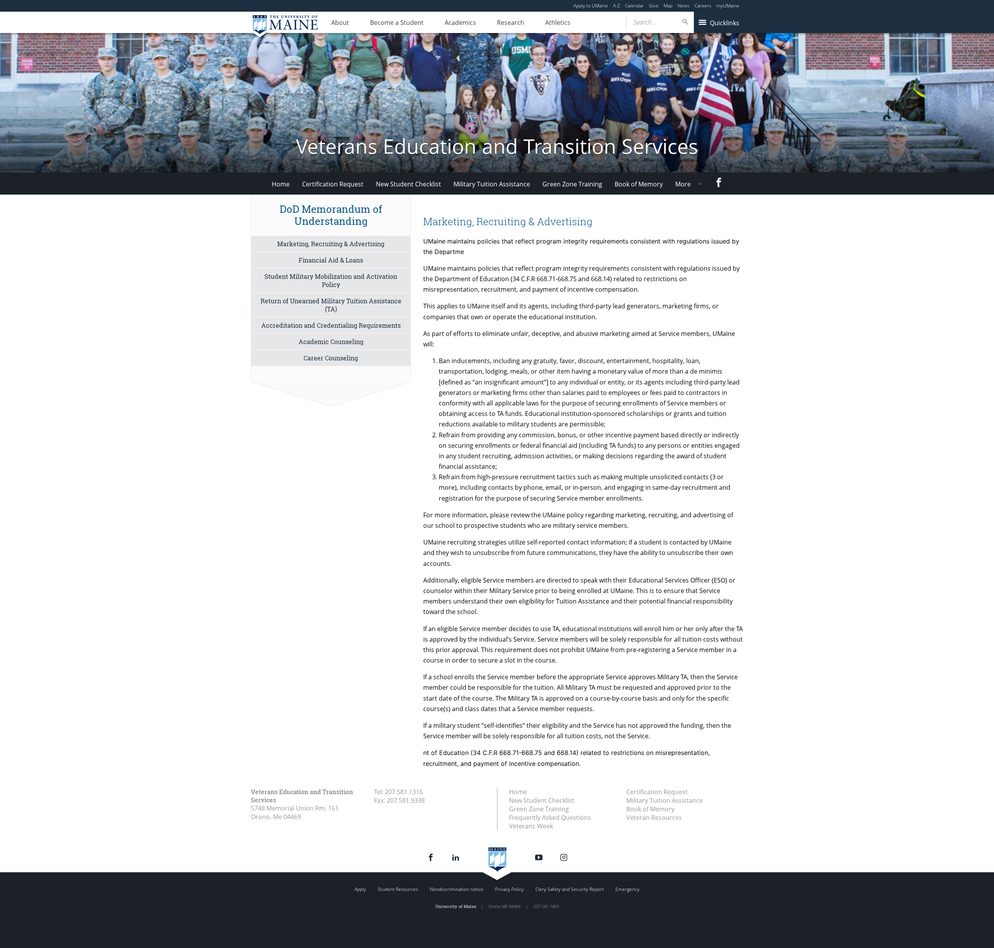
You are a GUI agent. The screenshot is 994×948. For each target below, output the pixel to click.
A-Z (616, 5)
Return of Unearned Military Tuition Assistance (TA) (331, 305)
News (684, 5)
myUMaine (727, 5)
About (340, 22)
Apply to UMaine (590, 5)
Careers (703, 5)
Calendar (634, 5)
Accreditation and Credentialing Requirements (331, 325)
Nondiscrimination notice (456, 889)
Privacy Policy (509, 889)
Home (281, 184)
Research (510, 22)
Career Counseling (331, 358)
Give (654, 5)
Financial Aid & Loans (331, 260)
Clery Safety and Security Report (569, 889)
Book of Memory (639, 184)
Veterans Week (531, 826)
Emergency (627, 889)
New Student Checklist (408, 184)
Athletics (557, 22)
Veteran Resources (654, 817)
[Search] (686, 22)
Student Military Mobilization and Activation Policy (330, 280)
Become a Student (397, 22)
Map (668, 5)
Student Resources (398, 889)
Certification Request (332, 184)
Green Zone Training (572, 184)
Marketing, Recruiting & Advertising (330, 244)
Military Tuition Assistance (492, 184)
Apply (360, 889)
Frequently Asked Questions (550, 817)
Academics (460, 22)
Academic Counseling (331, 341)
